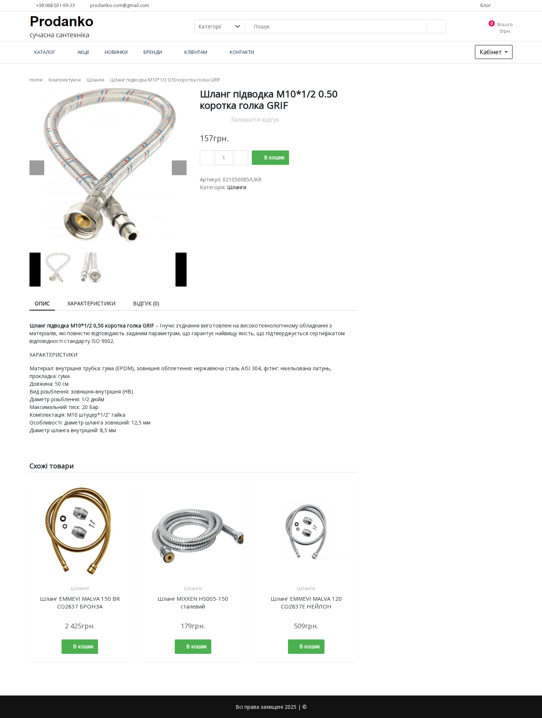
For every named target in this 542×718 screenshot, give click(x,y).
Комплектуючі (65, 79)
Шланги (95, 79)
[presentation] (36, 167)
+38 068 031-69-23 (55, 5)
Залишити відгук (255, 119)
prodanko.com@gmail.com (119, 5)
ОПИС (42, 303)
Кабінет (491, 52)
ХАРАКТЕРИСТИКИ (91, 303)
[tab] (42, 304)
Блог (485, 5)
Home (36, 79)
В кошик (274, 157)
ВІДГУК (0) (146, 303)
